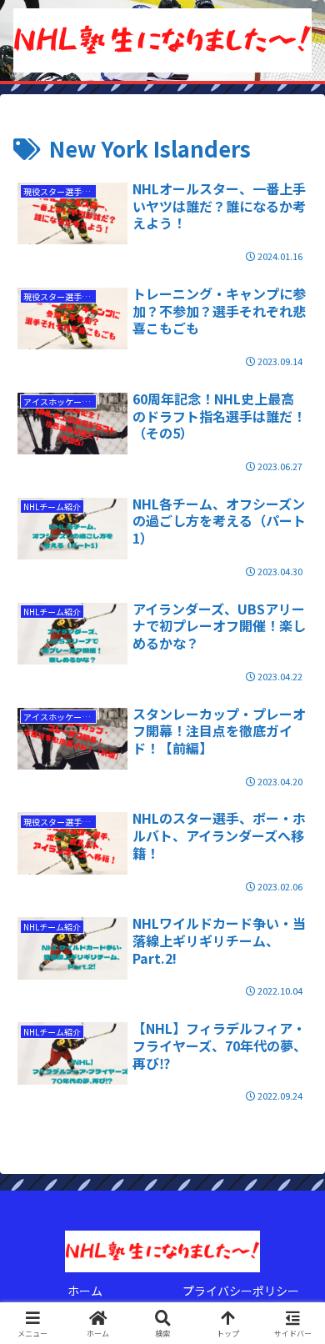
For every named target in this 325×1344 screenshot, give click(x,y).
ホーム (85, 1290)
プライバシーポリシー (240, 1290)
